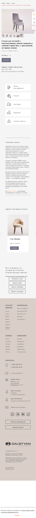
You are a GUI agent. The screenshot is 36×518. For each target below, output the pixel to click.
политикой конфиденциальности (9, 512)
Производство (20, 341)
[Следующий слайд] (35, 233)
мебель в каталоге (12, 191)
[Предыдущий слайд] (0, 233)
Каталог (8, 3)
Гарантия (7, 349)
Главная (3, 3)
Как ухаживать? (21, 319)
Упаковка (7, 346)
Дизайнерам (20, 346)
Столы (7, 313)
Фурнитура (20, 316)
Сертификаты (20, 344)
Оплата (7, 338)
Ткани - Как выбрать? (22, 308)
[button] (34, 14)
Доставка (7, 344)
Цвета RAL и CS (21, 314)
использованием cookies (27, 510)
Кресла (7, 316)
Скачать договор (21, 352)
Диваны (7, 319)
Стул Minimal (15, 239)
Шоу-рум (19, 339)
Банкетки (7, 324)
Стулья (13, 3)
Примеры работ (21, 349)
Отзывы (7, 352)
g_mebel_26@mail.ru (17, 373)
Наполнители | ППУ (22, 311)
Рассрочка (8, 341)
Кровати (7, 321)
